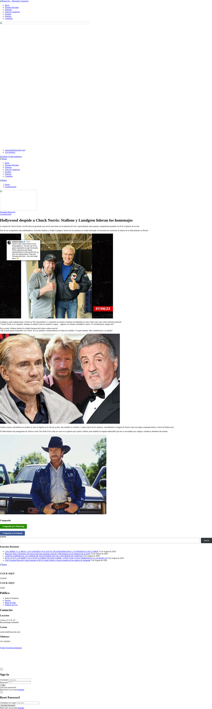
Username (4, 680)
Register (21, 690)
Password (3, 682)
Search (3, 537)
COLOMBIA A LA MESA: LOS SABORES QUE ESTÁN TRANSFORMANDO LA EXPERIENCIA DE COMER (51, 551)
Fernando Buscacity (7, 212)
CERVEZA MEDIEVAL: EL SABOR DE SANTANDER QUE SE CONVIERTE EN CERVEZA (44, 556)
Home (7, 184)
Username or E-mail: (8, 703)
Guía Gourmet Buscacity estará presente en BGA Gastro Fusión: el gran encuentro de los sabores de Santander (48, 560)
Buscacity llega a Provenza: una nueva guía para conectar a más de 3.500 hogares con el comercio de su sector (47, 554)
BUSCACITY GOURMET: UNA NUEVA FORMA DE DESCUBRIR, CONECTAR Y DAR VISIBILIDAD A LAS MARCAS (56, 558)
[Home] (3, 159)
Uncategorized (10, 187)
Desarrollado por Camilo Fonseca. (56, 646)
